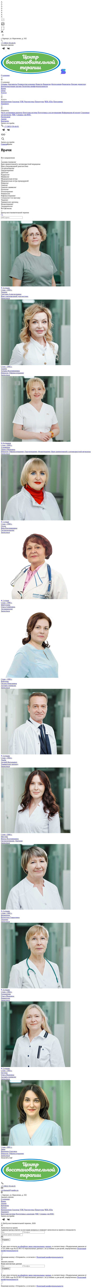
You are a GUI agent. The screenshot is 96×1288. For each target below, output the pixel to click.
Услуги (4, 93)
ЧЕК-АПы (48, 102)
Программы (58, 102)
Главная (4, 144)
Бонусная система (30, 113)
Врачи (3, 88)
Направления (6, 102)
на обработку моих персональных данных (34, 1246)
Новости (39, 84)
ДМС (14, 115)
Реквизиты (66, 84)
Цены (3, 91)
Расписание (5, 117)
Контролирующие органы (11, 86)
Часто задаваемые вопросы (11, 113)
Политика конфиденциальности (35, 86)
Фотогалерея (56, 84)
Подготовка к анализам (25, 1214)
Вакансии (47, 84)
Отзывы (4, 84)
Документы (12, 84)
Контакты (5, 121)
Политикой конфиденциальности (50, 1257)
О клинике (5, 75)
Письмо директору (78, 84)
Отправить (5, 1240)
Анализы (15, 102)
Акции (3, 119)
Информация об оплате (71, 113)
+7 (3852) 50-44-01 (11, 126)
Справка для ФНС (23, 115)
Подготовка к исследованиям (49, 113)
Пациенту (5, 104)
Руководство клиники (26, 84)
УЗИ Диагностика (27, 102)
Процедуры (39, 102)
